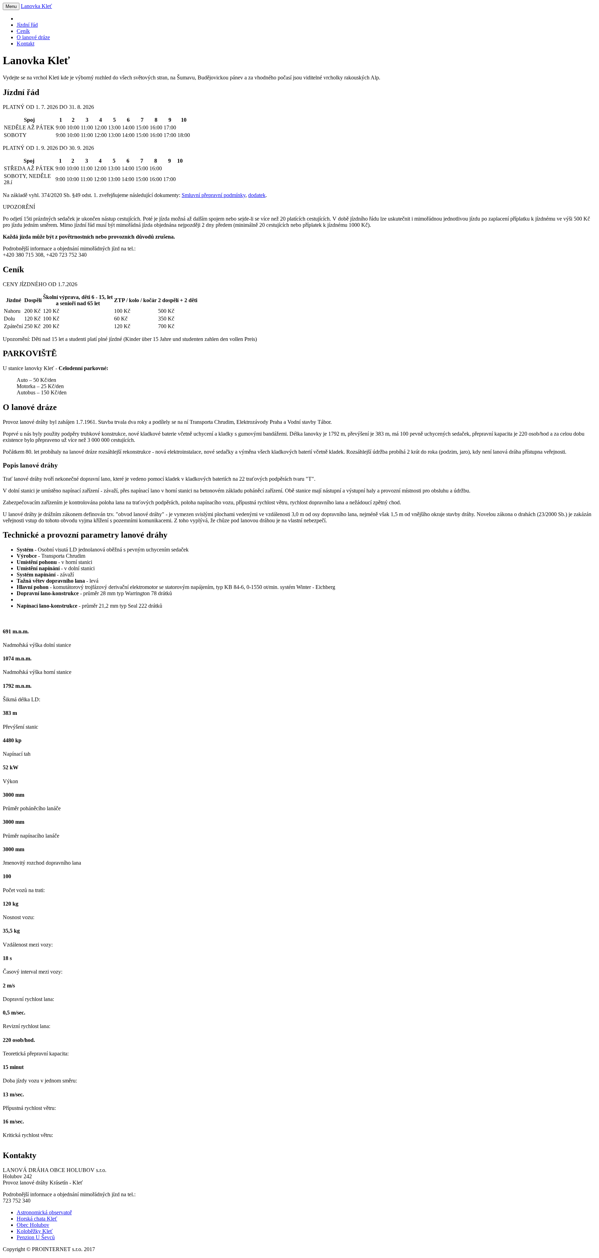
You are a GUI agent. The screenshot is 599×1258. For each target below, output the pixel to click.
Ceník (23, 31)
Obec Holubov (33, 1225)
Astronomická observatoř (44, 1212)
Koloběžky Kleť (35, 1231)
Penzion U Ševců (36, 1237)
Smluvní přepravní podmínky (213, 195)
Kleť (36, 6)
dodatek (257, 195)
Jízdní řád (27, 25)
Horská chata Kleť (37, 1219)
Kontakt (25, 43)
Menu (11, 6)
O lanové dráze (33, 37)
